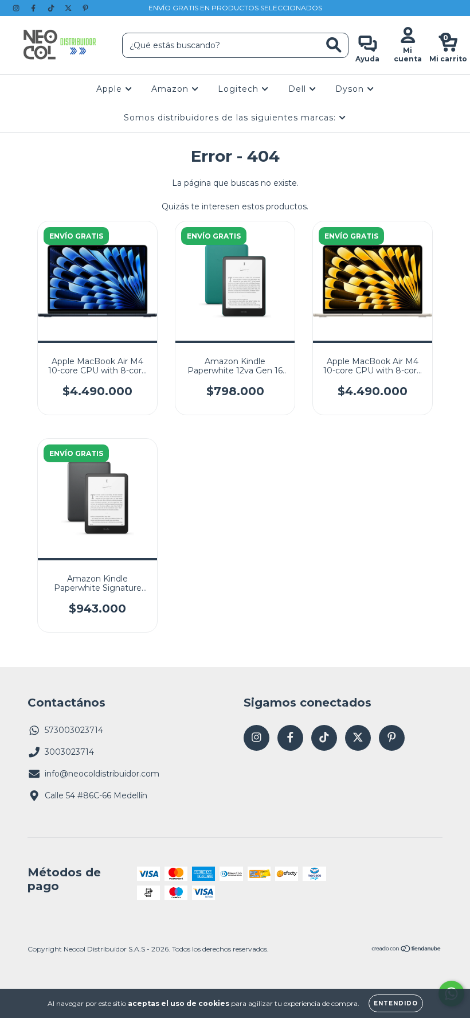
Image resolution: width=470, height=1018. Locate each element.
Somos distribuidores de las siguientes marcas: (231, 117)
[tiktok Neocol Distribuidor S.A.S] (52, 8)
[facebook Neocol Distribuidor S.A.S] (34, 8)
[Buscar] (333, 45)
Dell (298, 89)
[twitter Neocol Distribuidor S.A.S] (69, 8)
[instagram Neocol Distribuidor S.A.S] (17, 8)
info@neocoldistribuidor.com (102, 774)
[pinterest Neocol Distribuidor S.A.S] (85, 8)
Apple (110, 89)
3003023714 (69, 752)
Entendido (396, 1003)
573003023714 (74, 730)
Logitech (239, 89)
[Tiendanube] (406, 950)
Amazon (171, 89)
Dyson (351, 89)
